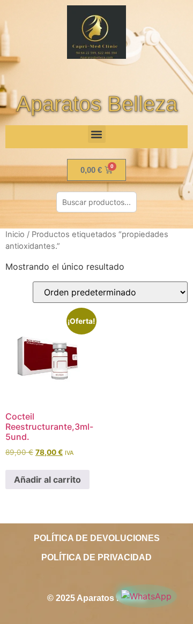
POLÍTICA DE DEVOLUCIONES (97, 538)
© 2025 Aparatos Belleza (96, 598)
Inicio (15, 234)
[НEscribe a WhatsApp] (146, 596)
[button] (97, 134)
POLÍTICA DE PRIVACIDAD (96, 557)
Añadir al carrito (47, 479)
